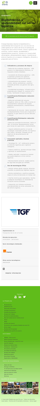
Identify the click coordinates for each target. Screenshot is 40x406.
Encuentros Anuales (10, 348)
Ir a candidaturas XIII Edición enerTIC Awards (20, 36)
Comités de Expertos (10, 312)
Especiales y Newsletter (11, 358)
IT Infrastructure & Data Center (13, 368)
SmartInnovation (9, 354)
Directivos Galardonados (11, 316)
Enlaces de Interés (9, 323)
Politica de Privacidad (10, 329)
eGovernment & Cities (10, 372)
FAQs (5, 321)
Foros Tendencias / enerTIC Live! (13, 341)
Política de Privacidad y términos (19, 401)
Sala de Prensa (8, 374)
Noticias (6, 376)
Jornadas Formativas (10, 350)
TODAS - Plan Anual (10, 337)
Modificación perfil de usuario (13, 330)
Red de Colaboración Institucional (14, 317)
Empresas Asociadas (10, 308)
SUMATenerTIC (8, 306)
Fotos (5, 319)
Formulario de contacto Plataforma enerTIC (16, 325)
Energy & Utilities (9, 366)
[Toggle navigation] (35, 3)
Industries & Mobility (10, 370)
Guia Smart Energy (9, 356)
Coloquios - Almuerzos (10, 346)
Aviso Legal (7, 327)
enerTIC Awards (8, 343)
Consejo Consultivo (9, 310)
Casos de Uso (8, 364)
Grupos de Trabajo (9, 314)
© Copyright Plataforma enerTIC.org (12, 399)
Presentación (8, 304)
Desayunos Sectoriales (10, 345)
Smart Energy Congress (11, 339)
